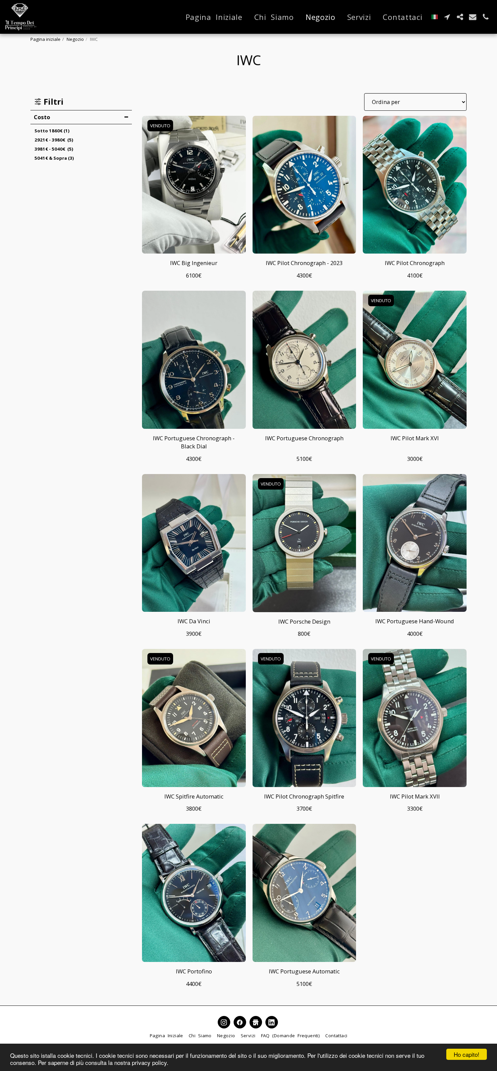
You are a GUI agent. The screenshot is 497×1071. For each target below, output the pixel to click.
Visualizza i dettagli (194, 245)
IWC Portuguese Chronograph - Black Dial (194, 442)
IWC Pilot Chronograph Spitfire (304, 796)
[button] (447, 17)
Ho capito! (466, 1054)
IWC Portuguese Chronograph (304, 438)
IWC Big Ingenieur (193, 263)
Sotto (52, 131)
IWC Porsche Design (304, 621)
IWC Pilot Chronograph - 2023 (304, 263)
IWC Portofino (194, 971)
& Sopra (54, 158)
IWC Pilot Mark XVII (415, 796)
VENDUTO (160, 126)
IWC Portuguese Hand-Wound (414, 621)
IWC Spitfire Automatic (193, 796)
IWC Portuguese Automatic (304, 971)
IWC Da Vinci (194, 621)
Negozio (75, 39)
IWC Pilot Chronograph (415, 263)
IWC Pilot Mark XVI (414, 438)
